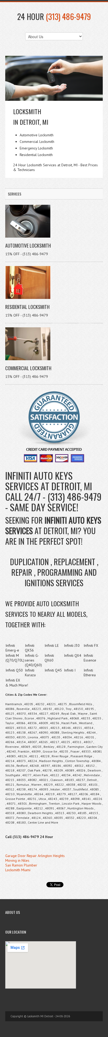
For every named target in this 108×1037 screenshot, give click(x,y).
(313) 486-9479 (68, 16)
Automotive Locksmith (28, 245)
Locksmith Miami (17, 870)
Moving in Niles (17, 860)
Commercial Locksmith (28, 368)
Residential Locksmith (27, 306)
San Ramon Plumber (21, 865)
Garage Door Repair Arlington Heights (35, 855)
